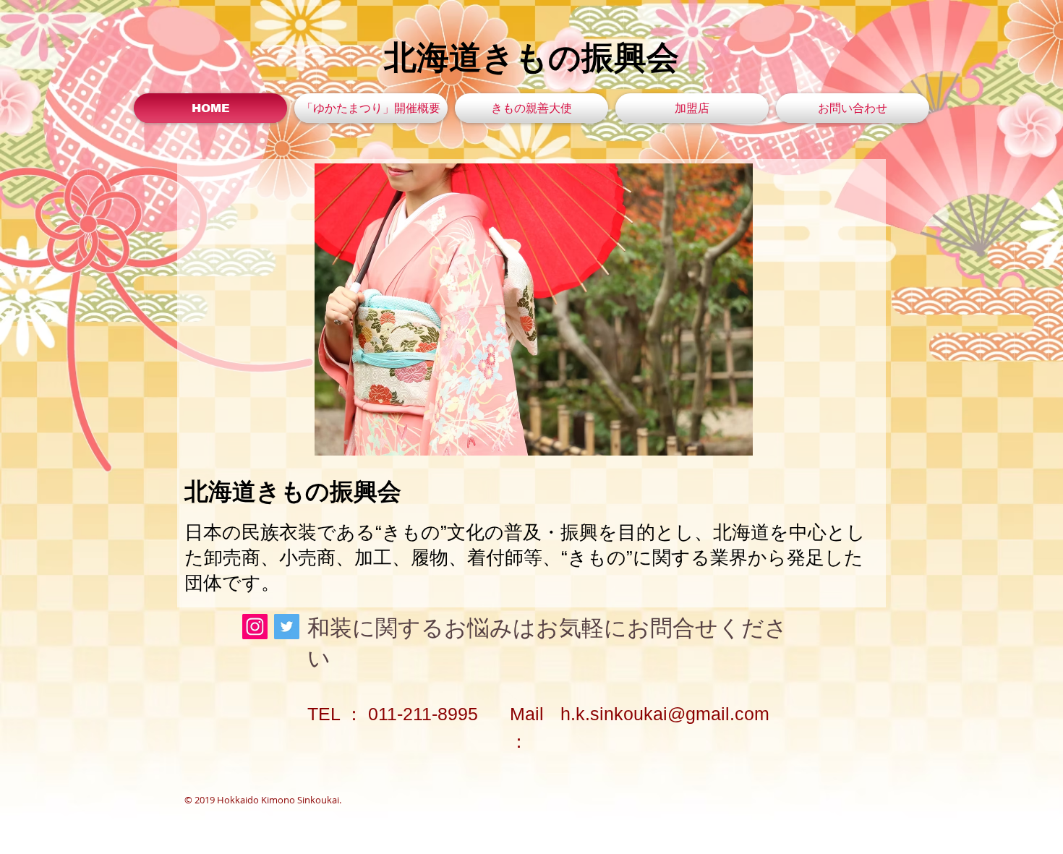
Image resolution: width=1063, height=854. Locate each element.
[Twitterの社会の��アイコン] (286, 626)
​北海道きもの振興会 (531, 57)
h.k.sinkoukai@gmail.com (664, 714)
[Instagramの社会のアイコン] (255, 626)
